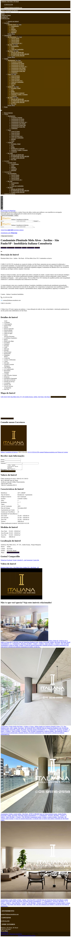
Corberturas (14, 72)
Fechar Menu (11, 34)
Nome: (2, 459)
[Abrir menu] (1, 110)
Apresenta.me (4, 932)
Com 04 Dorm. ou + (16, 43)
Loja (12, 90)
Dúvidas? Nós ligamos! (7, 418)
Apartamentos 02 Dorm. (17, 63)
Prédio (13, 91)
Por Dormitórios (12, 37)
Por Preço (10, 51)
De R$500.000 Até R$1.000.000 (20, 54)
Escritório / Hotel (15, 88)
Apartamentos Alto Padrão (18, 68)
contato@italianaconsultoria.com (13, 7)
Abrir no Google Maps (13, 552)
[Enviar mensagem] (39, 221)
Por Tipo (10, 44)
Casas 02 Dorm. (15, 77)
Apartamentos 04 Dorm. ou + (19, 66)
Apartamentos (15, 26)
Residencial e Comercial (17, 93)
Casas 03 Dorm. (15, 79)
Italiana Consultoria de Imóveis (9, 452)
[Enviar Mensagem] (34, 227)
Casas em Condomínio (17, 49)
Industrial (13, 32)
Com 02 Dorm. (15, 40)
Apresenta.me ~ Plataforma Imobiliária (11, 934)
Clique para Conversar (6, 236)
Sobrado (13, 29)
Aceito (16, 215)
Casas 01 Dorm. (15, 76)
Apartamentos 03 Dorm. (17, 65)
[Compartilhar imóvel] (1, 251)
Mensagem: (4, 469)
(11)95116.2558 (8, 4)
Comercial (14, 30)
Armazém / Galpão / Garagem (19, 94)
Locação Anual (12, 24)
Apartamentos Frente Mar (18, 71)
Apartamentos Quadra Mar (18, 69)
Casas (12, 27)
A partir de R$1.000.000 (17, 55)
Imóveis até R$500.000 (17, 52)
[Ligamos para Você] (2, 209)
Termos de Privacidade (7, 215)
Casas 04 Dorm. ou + (17, 80)
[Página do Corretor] (14, 450)
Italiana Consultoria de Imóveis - (9, 10)
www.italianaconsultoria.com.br (26, 935)
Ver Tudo (18, 24)
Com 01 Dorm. (15, 38)
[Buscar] (1, 12)
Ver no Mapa (4, 931)
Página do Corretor (62, 452)
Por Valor (10, 97)
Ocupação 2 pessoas (16, 62)
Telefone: (3, 463)
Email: (2, 461)
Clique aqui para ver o (58, 397)
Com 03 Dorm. (15, 41)
